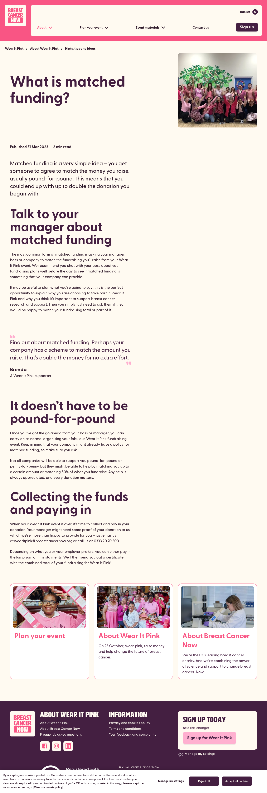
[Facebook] (45, 746)
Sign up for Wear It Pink (209, 738)
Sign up (247, 27)
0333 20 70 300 (106, 541)
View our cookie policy (48, 787)
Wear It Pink (14, 48)
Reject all (204, 781)
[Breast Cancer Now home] (15, 15)
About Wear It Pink (44, 48)
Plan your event (39, 636)
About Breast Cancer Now (216, 641)
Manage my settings (200, 753)
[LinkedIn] (68, 746)
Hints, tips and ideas (80, 48)
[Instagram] (56, 746)
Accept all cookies (236, 781)
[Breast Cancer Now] (22, 723)
